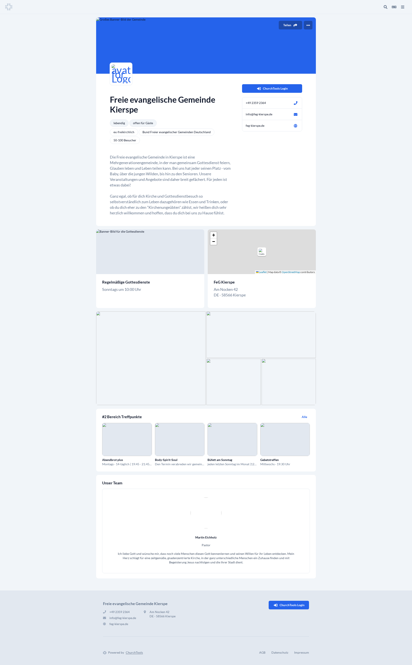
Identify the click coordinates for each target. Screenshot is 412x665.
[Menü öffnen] (402, 7)
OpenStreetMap (291, 272)
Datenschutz (279, 652)
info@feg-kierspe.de (259, 114)
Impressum (301, 652)
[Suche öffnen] (385, 7)
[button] (262, 251)
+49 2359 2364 (256, 103)
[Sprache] (394, 7)
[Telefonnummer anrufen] (295, 103)
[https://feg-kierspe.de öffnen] (295, 126)
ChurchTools (134, 652)
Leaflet (263, 272)
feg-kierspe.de (255, 125)
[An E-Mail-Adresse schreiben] (295, 114)
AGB (262, 652)
